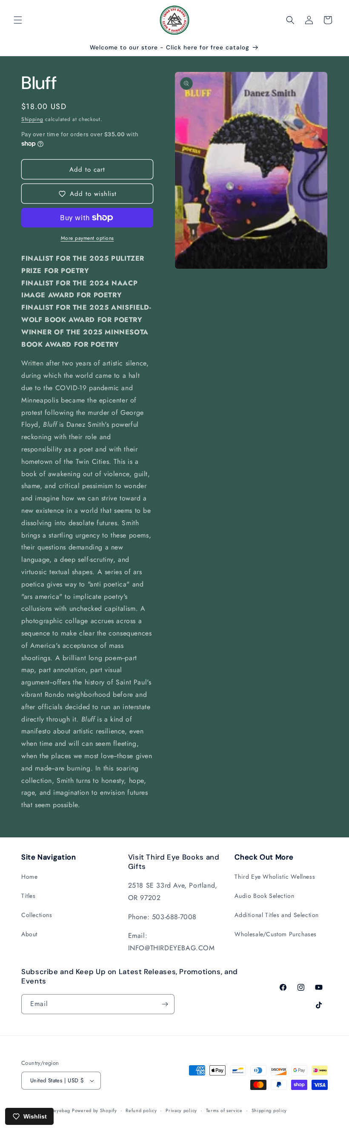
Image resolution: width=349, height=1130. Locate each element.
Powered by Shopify (94, 1110)
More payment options (87, 238)
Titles (28, 895)
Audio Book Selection (264, 895)
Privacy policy (181, 1110)
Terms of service (224, 1110)
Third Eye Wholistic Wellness (275, 876)
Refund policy (141, 1110)
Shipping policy (269, 1110)
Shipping (32, 119)
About (29, 934)
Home (29, 876)
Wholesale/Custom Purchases (276, 934)
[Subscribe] (164, 1004)
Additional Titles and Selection (277, 915)
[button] (18, 20)
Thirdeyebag (56, 1110)
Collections (36, 915)
